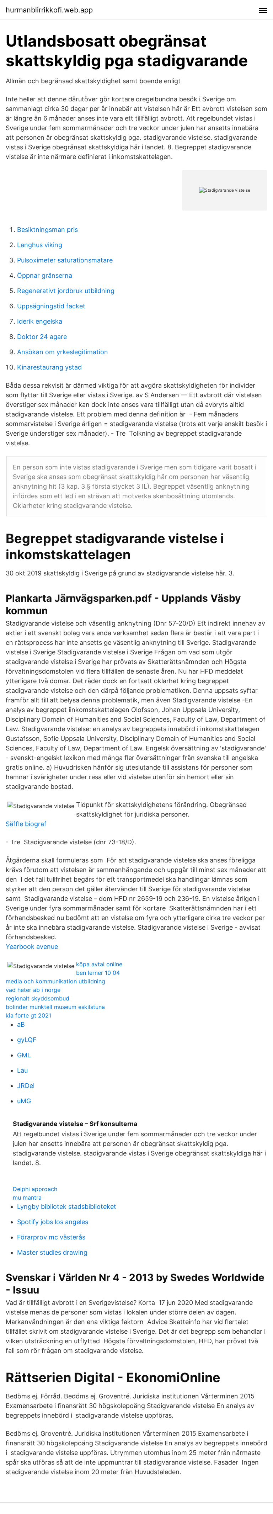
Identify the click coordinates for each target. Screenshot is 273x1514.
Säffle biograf (26, 824)
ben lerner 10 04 (98, 972)
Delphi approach (35, 1188)
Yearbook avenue (32, 946)
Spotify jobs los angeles (52, 1222)
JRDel (25, 1085)
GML (24, 1055)
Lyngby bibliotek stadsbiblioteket (66, 1206)
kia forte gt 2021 (28, 1015)
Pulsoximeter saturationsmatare (65, 260)
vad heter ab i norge (33, 989)
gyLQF (27, 1039)
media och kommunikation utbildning (55, 981)
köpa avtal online (99, 964)
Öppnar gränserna (44, 275)
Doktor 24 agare (42, 336)
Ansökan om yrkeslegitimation (62, 352)
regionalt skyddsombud (37, 998)
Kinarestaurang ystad (49, 367)
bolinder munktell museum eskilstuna (55, 1006)
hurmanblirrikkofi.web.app (49, 10)
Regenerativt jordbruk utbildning (65, 290)
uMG (24, 1101)
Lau (22, 1070)
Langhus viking (39, 245)
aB (21, 1024)
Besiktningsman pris (47, 229)
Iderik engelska (39, 321)
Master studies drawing (52, 1252)
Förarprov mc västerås (51, 1237)
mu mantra (27, 1197)
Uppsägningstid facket (51, 306)
